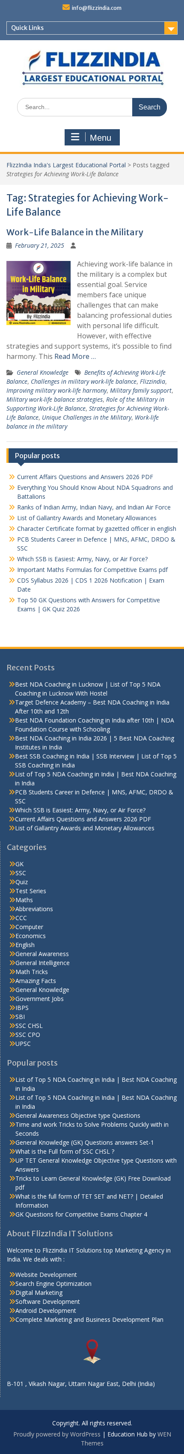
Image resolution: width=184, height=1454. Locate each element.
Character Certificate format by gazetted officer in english (96, 528)
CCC (21, 918)
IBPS (22, 1008)
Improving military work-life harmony (56, 390)
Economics (30, 936)
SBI (20, 1017)
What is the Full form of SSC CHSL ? (64, 1151)
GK (19, 864)
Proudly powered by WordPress (57, 1434)
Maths (24, 900)
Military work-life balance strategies (54, 399)
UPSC (23, 1043)
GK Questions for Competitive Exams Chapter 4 (81, 1214)
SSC (20, 873)
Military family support (141, 390)
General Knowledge (42, 372)
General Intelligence (42, 963)
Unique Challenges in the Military (86, 417)
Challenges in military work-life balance (84, 381)
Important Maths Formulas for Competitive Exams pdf (92, 570)
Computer (29, 927)
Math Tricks (31, 972)
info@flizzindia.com (97, 8)
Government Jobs (39, 999)
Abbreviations (34, 909)
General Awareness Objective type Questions (77, 1115)
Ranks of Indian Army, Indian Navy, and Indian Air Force (94, 507)
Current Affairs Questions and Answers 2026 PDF (85, 477)
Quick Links (27, 28)
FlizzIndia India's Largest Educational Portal (66, 165)
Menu (100, 137)
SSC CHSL (29, 1026)
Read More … (75, 356)
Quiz (21, 882)
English (25, 945)
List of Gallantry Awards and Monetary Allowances (87, 518)
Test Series (30, 891)
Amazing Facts (35, 981)
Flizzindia (152, 381)
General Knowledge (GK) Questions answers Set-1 (84, 1142)
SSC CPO (27, 1035)
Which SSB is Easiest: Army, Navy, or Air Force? (82, 559)
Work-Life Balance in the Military (74, 232)
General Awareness (42, 954)
